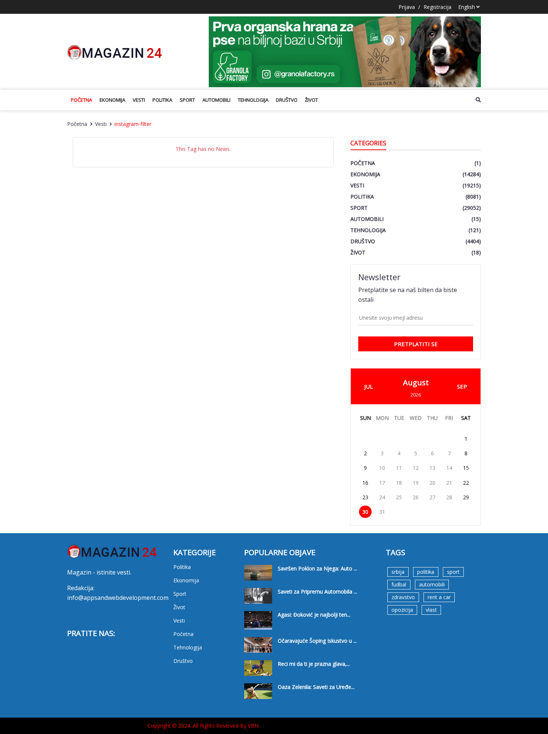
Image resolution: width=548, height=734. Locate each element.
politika (425, 571)
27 (432, 497)
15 (466, 467)
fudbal (398, 584)
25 (399, 497)
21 (449, 482)
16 (365, 482)
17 (382, 482)
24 (382, 497)
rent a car (439, 597)
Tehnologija (253, 100)
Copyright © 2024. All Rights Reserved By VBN (203, 725)
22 (466, 482)
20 (432, 482)
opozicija (402, 609)
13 (432, 467)
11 (399, 467)
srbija (397, 571)
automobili (432, 584)
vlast (431, 609)
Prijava (407, 6)
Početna (81, 100)
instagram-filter (132, 123)
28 (449, 497)
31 (382, 511)
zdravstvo (403, 597)
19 (416, 482)
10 (382, 467)
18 (399, 482)
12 (416, 467)
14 (449, 467)
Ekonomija (112, 100)
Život (311, 100)
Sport (187, 100)
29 (466, 497)
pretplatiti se (416, 344)
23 (365, 497)
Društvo (286, 100)
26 (416, 497)
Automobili (216, 100)
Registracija (437, 6)
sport (453, 571)
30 (365, 511)
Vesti (139, 100)
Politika (162, 100)
